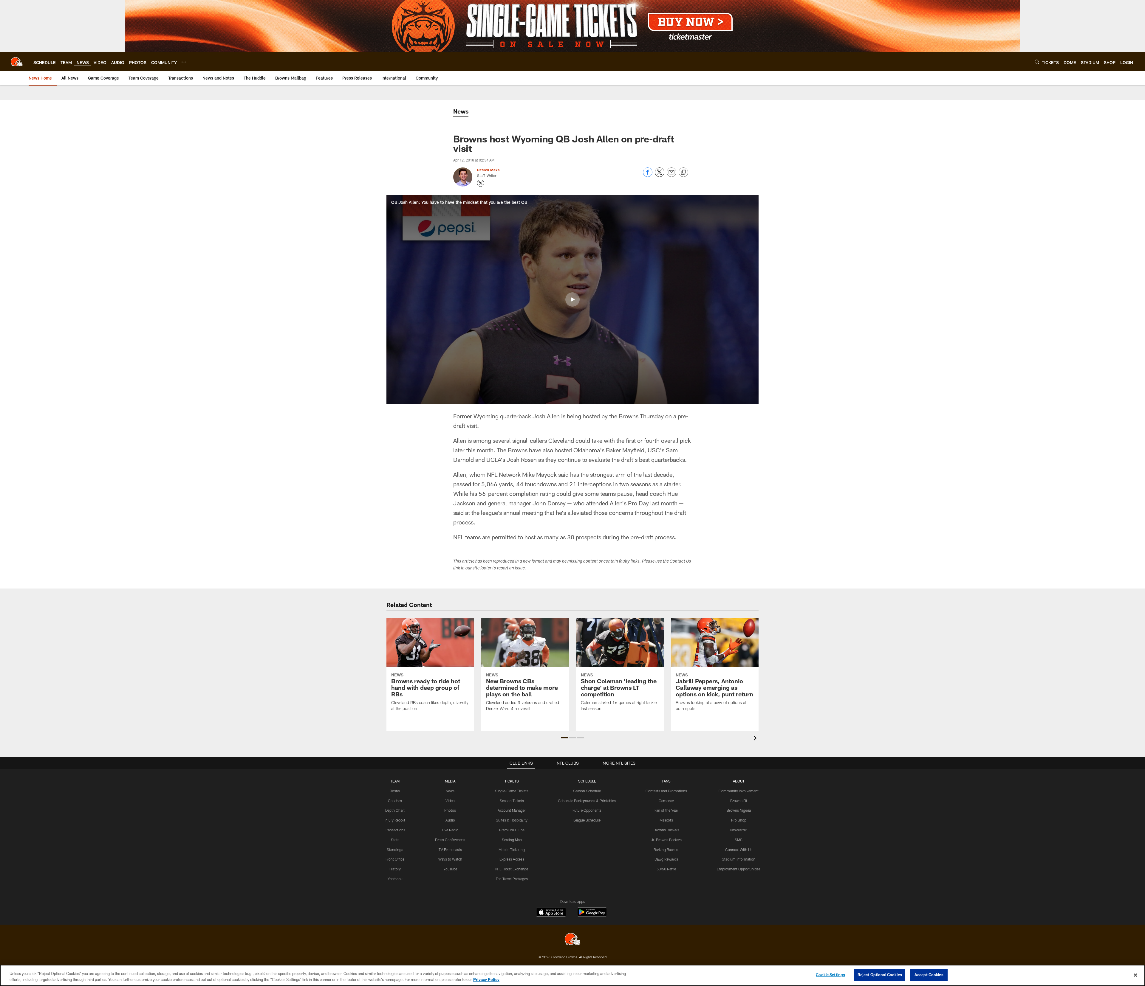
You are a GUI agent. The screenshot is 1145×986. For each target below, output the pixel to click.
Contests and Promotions (666, 791)
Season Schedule (587, 791)
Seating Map (512, 840)
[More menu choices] (184, 62)
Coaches (395, 801)
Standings (395, 849)
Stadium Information (738, 859)
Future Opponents (586, 810)
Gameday (666, 801)
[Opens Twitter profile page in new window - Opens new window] (480, 183)
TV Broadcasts (450, 849)
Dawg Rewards (666, 859)
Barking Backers (666, 849)
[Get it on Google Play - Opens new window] (592, 915)
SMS (738, 840)
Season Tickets (512, 801)
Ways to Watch (450, 859)
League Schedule (587, 820)
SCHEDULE (587, 781)
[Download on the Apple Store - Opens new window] (551, 913)
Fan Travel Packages (512, 879)
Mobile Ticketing (512, 849)
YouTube (450, 869)
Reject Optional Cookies (880, 974)
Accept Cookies (929, 974)
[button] (572, 299)
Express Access (511, 859)
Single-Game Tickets (511, 791)
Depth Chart (395, 810)
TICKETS (512, 781)
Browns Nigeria (739, 810)
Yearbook (395, 879)
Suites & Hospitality (511, 820)
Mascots (666, 820)
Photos (450, 810)
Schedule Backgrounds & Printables (587, 801)
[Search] (1037, 62)
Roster (395, 791)
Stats (395, 840)
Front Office (395, 859)
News (450, 791)
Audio (450, 820)
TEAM (395, 781)
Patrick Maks (488, 170)
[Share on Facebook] (647, 175)
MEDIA (450, 781)
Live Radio (450, 830)
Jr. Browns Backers (666, 840)
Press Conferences (450, 840)
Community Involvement (739, 791)
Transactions (395, 830)
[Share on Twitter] (659, 175)
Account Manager (512, 810)
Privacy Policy (486, 979)
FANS (666, 781)
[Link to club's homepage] (17, 62)
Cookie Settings (830, 974)
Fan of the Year (666, 810)
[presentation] (756, 739)
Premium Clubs (511, 830)
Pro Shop (738, 820)
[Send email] (671, 175)
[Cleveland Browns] (572, 939)
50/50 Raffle (666, 869)
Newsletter (738, 830)
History (395, 869)
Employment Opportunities (738, 869)
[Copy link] (683, 172)
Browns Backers (666, 830)
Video (450, 801)
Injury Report (395, 820)
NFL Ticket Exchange (511, 869)
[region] (572, 975)
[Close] (1135, 975)
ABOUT (739, 781)
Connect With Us (738, 849)
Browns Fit (738, 801)
